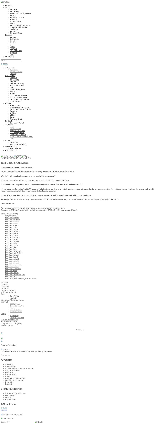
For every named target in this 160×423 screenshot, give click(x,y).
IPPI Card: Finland (11, 233)
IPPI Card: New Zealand (13, 253)
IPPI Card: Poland (11, 257)
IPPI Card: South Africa (14, 162)
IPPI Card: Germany (12, 237)
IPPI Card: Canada (11, 227)
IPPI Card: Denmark (12, 231)
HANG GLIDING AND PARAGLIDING (16, 158)
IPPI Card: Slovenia (12, 263)
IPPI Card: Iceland (11, 243)
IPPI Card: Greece (11, 239)
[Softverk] (38, 422)
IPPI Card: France (11, 235)
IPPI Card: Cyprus (11, 229)
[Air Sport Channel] (11, 414)
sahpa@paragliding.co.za (31, 210)
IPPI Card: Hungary (12, 241)
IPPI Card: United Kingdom (15, 275)
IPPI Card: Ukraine (12, 273)
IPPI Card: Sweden (12, 267)
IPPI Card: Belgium (12, 225)
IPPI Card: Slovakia (12, 218)
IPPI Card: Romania (12, 261)
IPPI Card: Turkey (11, 271)
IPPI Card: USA (11, 277)
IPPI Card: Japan (11, 249)
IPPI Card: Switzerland (13, 269)
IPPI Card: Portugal (12, 259)
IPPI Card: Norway (12, 255)
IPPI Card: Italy (10, 247)
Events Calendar (8, 345)
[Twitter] (7, 418)
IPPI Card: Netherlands (13, 251)
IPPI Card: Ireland (11, 245)
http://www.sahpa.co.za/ (32, 208)
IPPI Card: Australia (12, 222)
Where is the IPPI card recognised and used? (20, 279)
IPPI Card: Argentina (12, 220)
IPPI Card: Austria (11, 223)
